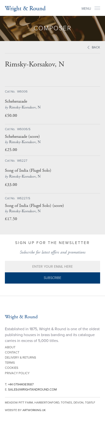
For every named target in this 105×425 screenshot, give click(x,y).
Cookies (11, 368)
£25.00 (11, 149)
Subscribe (52, 278)
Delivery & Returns (20, 358)
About (10, 347)
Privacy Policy (17, 373)
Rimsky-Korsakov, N (23, 107)
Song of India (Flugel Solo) (28, 170)
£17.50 (11, 219)
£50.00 (11, 115)
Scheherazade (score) (22, 136)
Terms (10, 363)
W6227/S (23, 198)
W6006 (22, 92)
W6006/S (24, 129)
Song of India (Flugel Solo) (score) (34, 205)
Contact (12, 352)
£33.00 (11, 184)
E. (31, 390)
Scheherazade (16, 101)
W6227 (22, 161)
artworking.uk (34, 410)
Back (96, 47)
